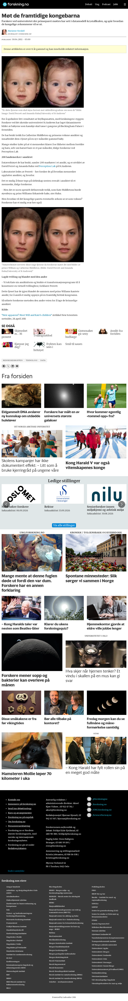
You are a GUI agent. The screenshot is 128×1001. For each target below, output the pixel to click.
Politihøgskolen (98, 887)
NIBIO (8, 978)
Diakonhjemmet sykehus (16, 900)
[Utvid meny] (125, 4)
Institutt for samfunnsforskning (19, 955)
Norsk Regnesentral (57, 964)
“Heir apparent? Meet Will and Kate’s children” (27, 315)
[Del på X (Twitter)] (8, 366)
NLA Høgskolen (55, 887)
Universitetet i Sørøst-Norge (103, 966)
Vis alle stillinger (64, 525)
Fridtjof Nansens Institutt (16, 926)
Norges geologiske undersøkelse (62, 954)
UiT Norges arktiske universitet (104, 945)
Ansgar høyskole (13, 887)
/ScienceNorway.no (102, 815)
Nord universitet (55, 936)
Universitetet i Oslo (99, 959)
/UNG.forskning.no (102, 809)
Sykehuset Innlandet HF (101, 934)
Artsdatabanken (12, 896)
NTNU (51, 903)
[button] (6, 504)
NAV (8, 975)
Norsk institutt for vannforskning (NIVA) (65, 978)
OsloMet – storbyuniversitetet (61, 982)
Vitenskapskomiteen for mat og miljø (107, 983)
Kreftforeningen (13, 961)
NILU (8, 988)
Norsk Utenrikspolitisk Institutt (62, 971)
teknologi (31, 360)
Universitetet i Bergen (100, 952)
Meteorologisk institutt (15, 971)
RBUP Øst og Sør (98, 894)
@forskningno (99, 799)
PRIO (94, 890)
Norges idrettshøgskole (58, 957)
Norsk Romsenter (56, 968)
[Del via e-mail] (17, 366)
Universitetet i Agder (100, 948)
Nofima (52, 933)
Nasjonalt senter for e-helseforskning (64, 920)
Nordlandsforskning (57, 940)
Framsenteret (11, 923)
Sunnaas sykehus (99, 931)
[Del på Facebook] (4, 366)
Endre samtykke (16, 871)
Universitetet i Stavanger (102, 962)
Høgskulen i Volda (13, 944)
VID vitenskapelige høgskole (103, 980)
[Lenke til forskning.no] (40, 3)
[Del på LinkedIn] (12, 366)
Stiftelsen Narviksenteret (102, 927)
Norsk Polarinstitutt (57, 961)
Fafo (8, 910)
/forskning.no (99, 804)
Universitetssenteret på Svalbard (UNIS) (108, 969)
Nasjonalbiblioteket (57, 906)
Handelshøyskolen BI (15, 930)
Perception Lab (47, 166)
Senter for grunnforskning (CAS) (105, 911)
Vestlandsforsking (99, 973)
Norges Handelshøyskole (59, 947)
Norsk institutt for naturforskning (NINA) (65, 975)
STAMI (94, 920)
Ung (97, 4)
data (43, 360)
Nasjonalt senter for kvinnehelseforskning (66, 923)
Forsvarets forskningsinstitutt (18, 920)
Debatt (88, 4)
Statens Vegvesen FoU (100, 924)
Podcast (106, 4)
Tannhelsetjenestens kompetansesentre (108, 938)
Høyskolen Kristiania (14, 951)
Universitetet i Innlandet (101, 955)
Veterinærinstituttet (100, 976)
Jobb (115, 4)
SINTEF (95, 907)
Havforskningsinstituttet (16, 933)
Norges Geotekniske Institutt (60, 943)
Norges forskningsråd (58, 950)
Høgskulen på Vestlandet (16, 948)
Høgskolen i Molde (14, 937)
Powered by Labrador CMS (64, 997)
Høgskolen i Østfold (14, 940)
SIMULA (95, 904)
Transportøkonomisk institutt (104, 941)
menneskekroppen (12, 360)
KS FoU (9, 958)
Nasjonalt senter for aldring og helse (63, 916)
